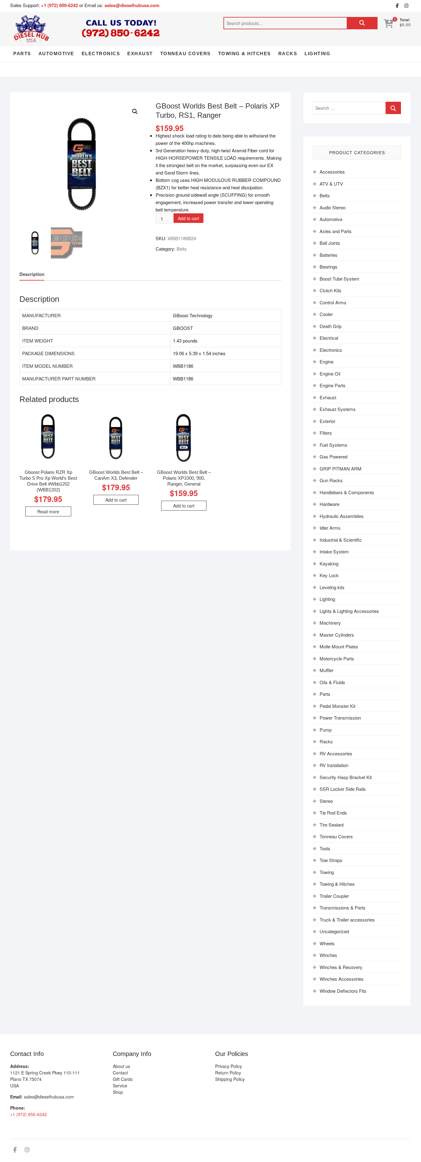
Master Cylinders (337, 634)
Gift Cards (123, 1079)
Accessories (332, 171)
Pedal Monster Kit (337, 706)
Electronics (101, 53)
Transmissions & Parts (343, 907)
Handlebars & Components (347, 492)
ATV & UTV (331, 183)
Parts (22, 53)
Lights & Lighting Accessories (349, 611)
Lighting (317, 53)
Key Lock (329, 575)
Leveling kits (332, 587)
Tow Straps (331, 860)
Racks (287, 53)
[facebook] (397, 6)
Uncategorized (334, 931)
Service (120, 1085)
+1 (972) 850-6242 (60, 5)
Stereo (326, 801)
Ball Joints (330, 243)
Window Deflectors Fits (343, 990)
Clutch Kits (330, 290)
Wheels (327, 943)
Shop (118, 1092)
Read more (48, 511)
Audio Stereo (332, 207)
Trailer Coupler (334, 896)
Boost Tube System (339, 278)
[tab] (31, 274)
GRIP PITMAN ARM (341, 468)
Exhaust (140, 53)
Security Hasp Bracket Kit (346, 777)
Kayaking (329, 563)
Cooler (326, 314)
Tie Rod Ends (333, 812)
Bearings (328, 266)
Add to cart (188, 218)
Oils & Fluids (332, 682)
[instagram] (406, 6)
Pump (326, 729)
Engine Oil (330, 373)
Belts (182, 248)
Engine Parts (332, 385)
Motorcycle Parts (337, 658)
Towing (327, 872)
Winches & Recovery (341, 967)
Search (362, 23)
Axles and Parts (336, 231)
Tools (325, 848)
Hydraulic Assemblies (342, 516)
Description (31, 274)
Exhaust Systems (338, 409)
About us (121, 1066)
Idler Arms (330, 527)
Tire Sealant (332, 824)
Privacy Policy (228, 1066)
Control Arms (333, 302)
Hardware (329, 504)
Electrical (329, 338)
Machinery (330, 622)
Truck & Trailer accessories (347, 919)
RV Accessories (336, 753)
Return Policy (228, 1073)
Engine (326, 361)
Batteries (328, 255)
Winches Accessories (342, 978)
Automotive (56, 53)
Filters (326, 432)
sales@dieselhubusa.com (131, 5)
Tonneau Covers (185, 53)
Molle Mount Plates (339, 646)
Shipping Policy (230, 1079)
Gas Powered (333, 456)
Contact (120, 1073)
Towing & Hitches (244, 53)
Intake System (334, 551)
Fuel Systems (333, 444)
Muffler (326, 670)
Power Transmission (340, 717)
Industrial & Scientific (341, 539)
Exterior (327, 421)
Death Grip (330, 326)
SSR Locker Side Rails (343, 789)
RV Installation (334, 765)
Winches (328, 955)
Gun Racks (331, 480)
